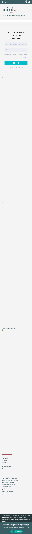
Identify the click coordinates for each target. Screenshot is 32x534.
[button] (5, 2)
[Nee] (30, 528)
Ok (11, 531)
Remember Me (11, 55)
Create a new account (16, 67)
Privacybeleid (18, 531)
